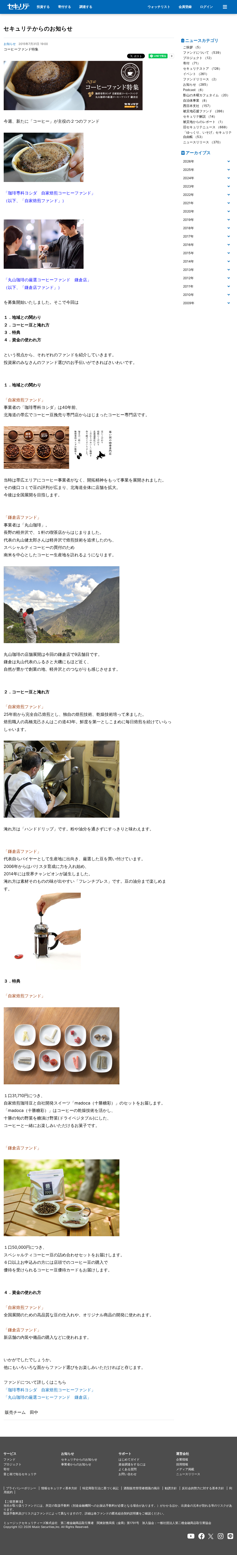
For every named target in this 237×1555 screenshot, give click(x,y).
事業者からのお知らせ (76, 1464)
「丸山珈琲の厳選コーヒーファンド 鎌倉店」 (47, 1397)
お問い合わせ (127, 1474)
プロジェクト (12, 1464)
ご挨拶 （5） (192, 47)
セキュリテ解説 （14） (200, 116)
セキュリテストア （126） (202, 68)
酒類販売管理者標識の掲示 (142, 1488)
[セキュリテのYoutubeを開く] (191, 1536)
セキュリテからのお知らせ (38, 28)
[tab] (207, 161)
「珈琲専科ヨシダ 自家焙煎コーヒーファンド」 (49, 1389)
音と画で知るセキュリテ (20, 1474)
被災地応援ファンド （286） (204, 111)
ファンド (9, 1459)
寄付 (6, 1469)
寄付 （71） (191, 63)
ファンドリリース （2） (200, 79)
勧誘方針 (171, 1488)
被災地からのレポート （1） (204, 122)
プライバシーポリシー (21, 1488)
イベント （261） (196, 74)
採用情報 (182, 1464)
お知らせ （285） (196, 84)
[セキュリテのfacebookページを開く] (201, 1536)
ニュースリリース (188, 1474)
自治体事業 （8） (196, 100)
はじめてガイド (129, 1459)
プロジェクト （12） (198, 58)
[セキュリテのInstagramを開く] (221, 1536)
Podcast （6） (194, 90)
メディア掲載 (185, 1469)
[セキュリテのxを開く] (211, 1536)
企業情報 (182, 1459)
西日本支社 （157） (197, 106)
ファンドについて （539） (203, 52)
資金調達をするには (132, 1464)
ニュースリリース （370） (202, 142)
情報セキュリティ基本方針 (59, 1488)
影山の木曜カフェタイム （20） (206, 95)
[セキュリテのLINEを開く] (230, 1536)
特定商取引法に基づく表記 (100, 1488)
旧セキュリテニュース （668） (206, 127)
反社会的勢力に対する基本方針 (203, 1488)
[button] (207, 161)
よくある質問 (127, 1469)
